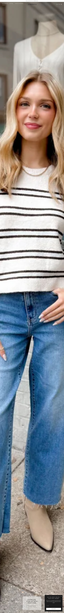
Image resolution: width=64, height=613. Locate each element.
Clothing (11, 3)
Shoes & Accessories (19, 3)
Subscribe (53, 608)
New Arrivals (5, 3)
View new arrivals (32, 606)
